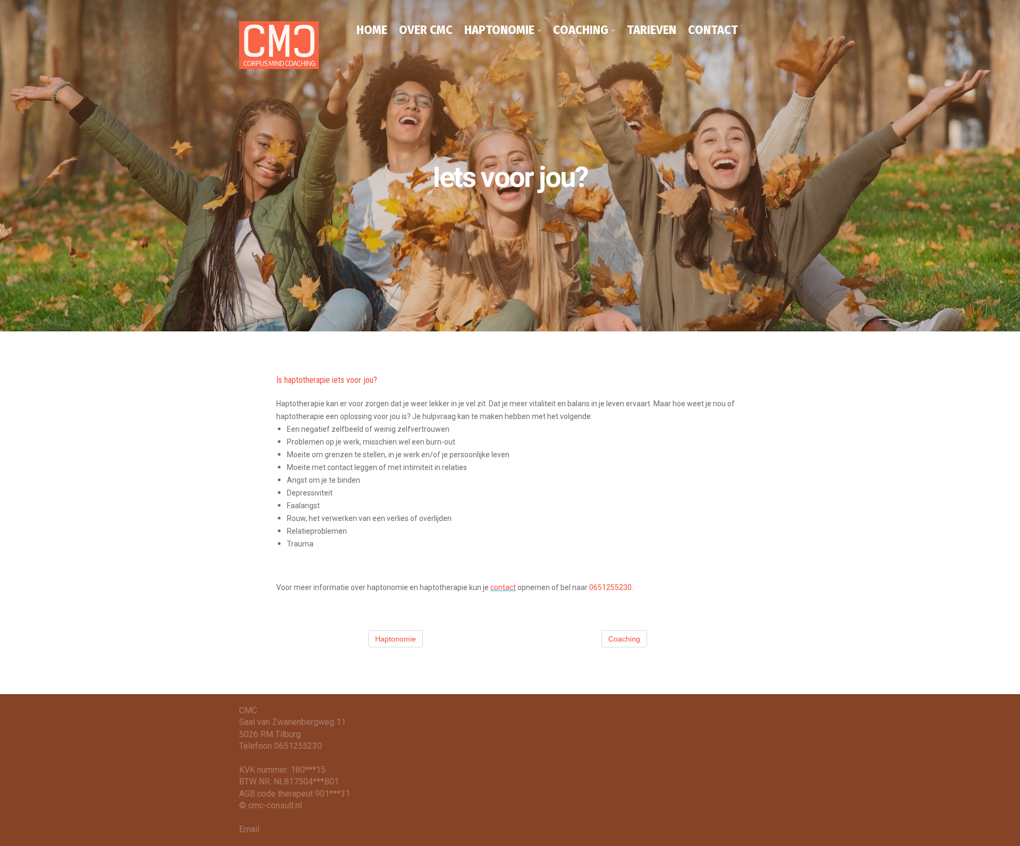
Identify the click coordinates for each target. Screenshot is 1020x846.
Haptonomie (395, 639)
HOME (371, 29)
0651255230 (610, 587)
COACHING (580, 29)
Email (249, 829)
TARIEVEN (651, 29)
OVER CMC (426, 29)
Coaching (624, 639)
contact (503, 587)
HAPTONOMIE (499, 29)
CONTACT (713, 29)
